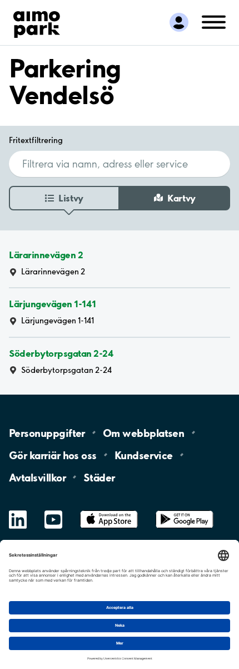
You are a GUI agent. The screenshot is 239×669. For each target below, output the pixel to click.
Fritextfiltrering (36, 140)
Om (143, 432)
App (109, 510)
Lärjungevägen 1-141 (52, 303)
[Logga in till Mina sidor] (179, 23)
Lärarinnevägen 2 (46, 254)
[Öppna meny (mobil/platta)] (214, 21)
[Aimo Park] (36, 22)
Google (184, 510)
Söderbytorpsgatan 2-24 (61, 353)
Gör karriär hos (53, 454)
